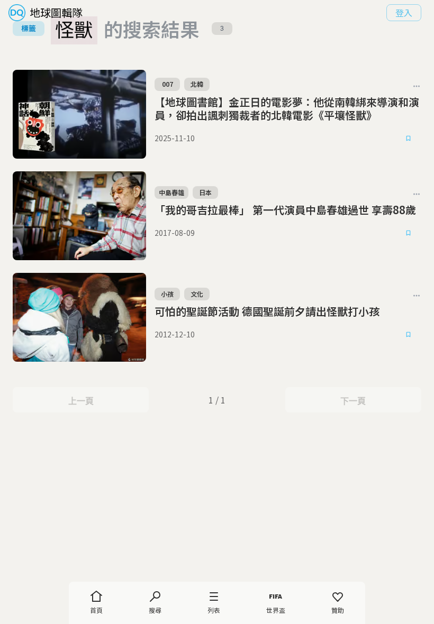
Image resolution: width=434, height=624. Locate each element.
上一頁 (81, 401)
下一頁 (353, 401)
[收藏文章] (408, 138)
